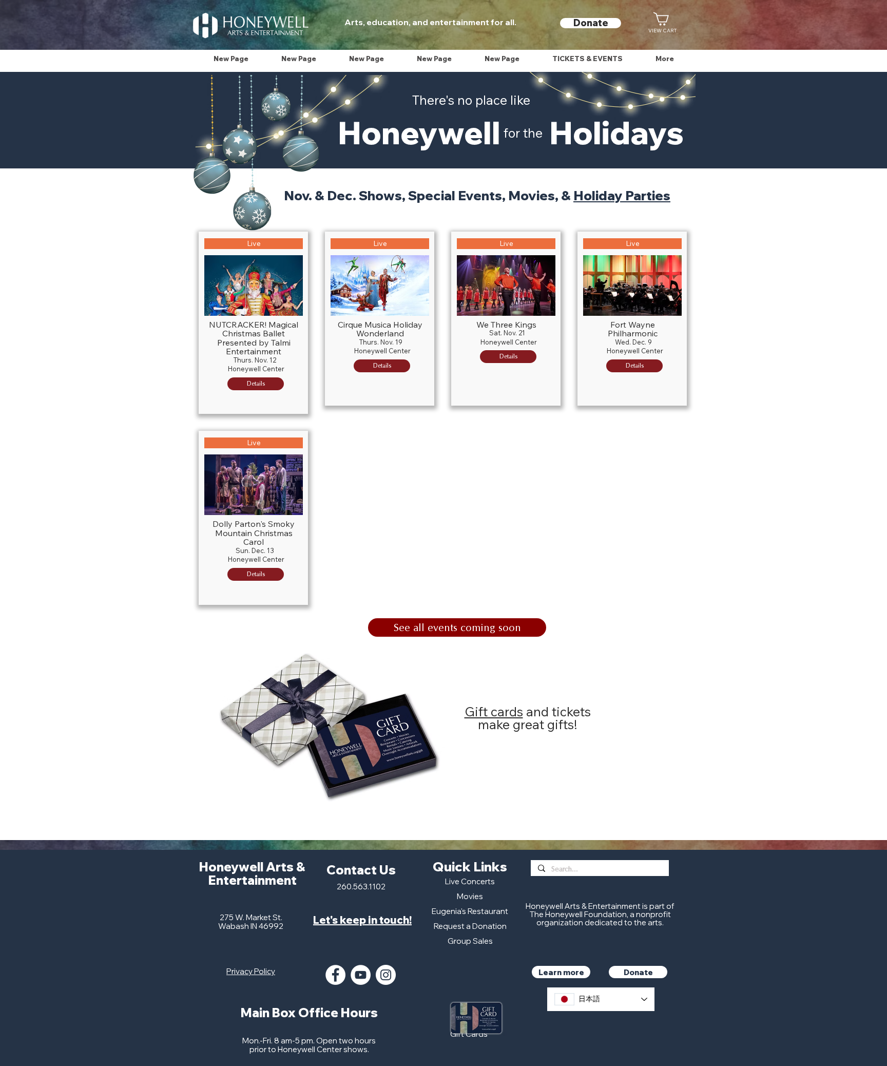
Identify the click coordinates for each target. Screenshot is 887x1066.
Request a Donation (470, 926)
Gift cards (494, 711)
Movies (470, 896)
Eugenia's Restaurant (470, 911)
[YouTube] (361, 975)
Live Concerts (470, 881)
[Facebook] (335, 975)
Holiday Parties (621, 195)
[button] (587, 59)
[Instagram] (386, 975)
